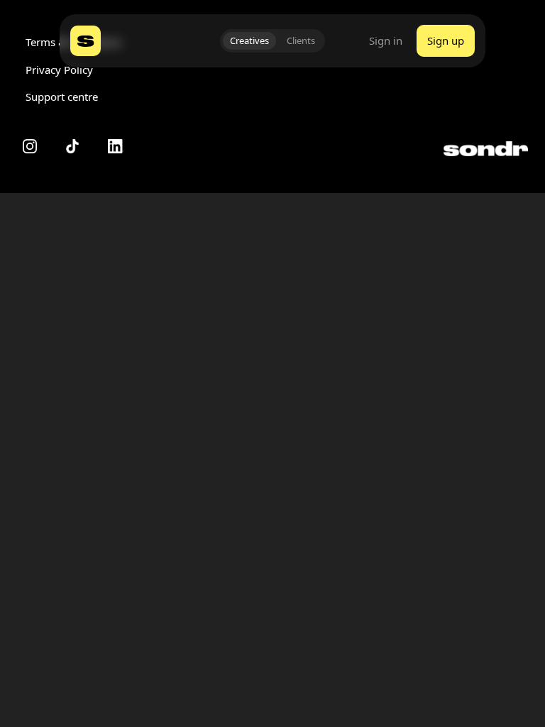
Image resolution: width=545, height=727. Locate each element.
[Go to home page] (85, 41)
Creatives (249, 40)
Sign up (445, 40)
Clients (301, 40)
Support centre (62, 96)
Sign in (385, 40)
